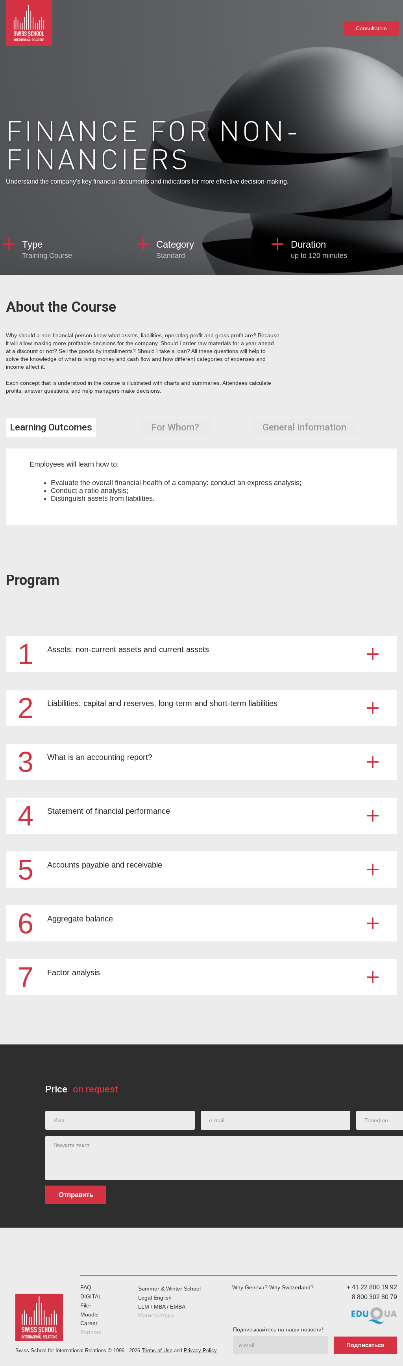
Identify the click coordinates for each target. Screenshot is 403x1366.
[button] (201, 654)
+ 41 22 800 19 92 (372, 1287)
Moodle (89, 1314)
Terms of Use (157, 1350)
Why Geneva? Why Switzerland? (273, 1287)
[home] (29, 23)
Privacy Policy (200, 1350)
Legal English (155, 1297)
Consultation (371, 28)
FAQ (85, 1287)
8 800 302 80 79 (374, 1297)
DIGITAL (91, 1296)
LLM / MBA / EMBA (161, 1306)
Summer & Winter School (169, 1288)
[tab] (51, 427)
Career (89, 1323)
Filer (85, 1305)
